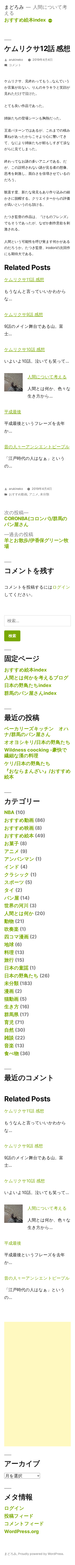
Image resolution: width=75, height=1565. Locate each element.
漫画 (9, 991)
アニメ (33, 494)
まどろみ (14, 7)
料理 (9, 952)
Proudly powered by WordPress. (41, 1554)
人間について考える (47, 376)
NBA (9, 812)
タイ (9, 890)
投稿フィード (19, 1516)
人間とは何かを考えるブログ (36, 677)
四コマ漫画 (16, 937)
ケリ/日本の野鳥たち (27, 763)
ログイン (61, 587)
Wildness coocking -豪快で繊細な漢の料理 (35, 752)
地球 (9, 944)
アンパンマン (19, 859)
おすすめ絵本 (19, 835)
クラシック (16, 874)
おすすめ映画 (19, 828)
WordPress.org (21, 1531)
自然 (9, 1030)
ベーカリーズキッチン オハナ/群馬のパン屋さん (36, 731)
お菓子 (11, 843)
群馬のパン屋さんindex (30, 693)
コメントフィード (24, 1523)
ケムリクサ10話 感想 (24, 349)
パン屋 (11, 898)
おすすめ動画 (18, 494)
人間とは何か (19, 913)
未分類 (44, 494)
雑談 (9, 1038)
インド (11, 867)
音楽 (9, 1045)
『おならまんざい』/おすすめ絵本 (37, 774)
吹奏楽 (11, 929)
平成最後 (12, 411)
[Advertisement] (37, 1384)
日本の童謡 (16, 968)
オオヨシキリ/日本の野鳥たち (37, 742)
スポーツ (14, 882)
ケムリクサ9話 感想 (23, 314)
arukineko (16, 60)
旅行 (9, 960)
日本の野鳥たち (21, 976)
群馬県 (11, 1014)
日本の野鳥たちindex (27, 685)
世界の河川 (16, 905)
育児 (9, 1022)
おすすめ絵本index (25, 20)
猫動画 (11, 999)
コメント (15, 65)
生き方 (11, 1006)
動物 (9, 921)
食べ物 (11, 1053)
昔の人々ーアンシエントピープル (37, 446)
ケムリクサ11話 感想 (24, 279)
